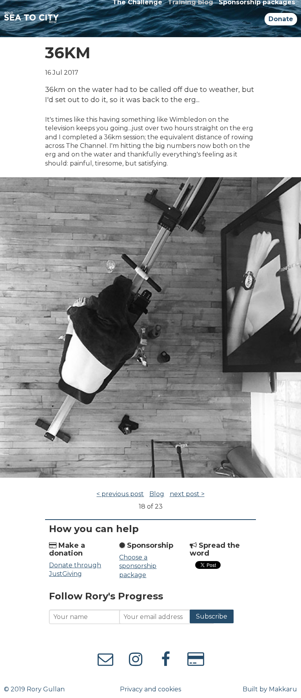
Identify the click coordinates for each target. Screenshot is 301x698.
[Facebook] (165, 662)
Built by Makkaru (270, 689)
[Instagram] (105, 662)
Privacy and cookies (150, 689)
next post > (187, 494)
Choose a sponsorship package (137, 566)
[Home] (31, 18)
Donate (280, 19)
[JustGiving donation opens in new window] (195, 662)
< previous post (120, 494)
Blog (156, 494)
